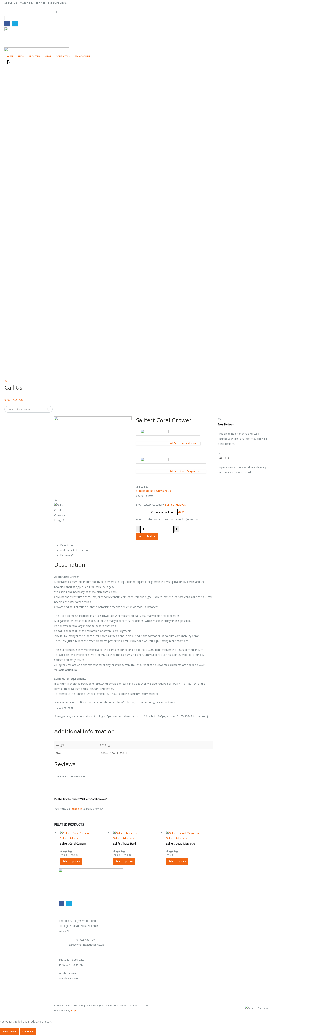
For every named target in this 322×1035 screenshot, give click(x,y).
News (48, 56)
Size (139, 510)
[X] (15, 23)
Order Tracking (33, 11)
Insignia (74, 1010)
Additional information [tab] (74, 550)
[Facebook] (7, 23)
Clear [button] (181, 511)
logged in (76, 808)
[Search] (47, 409)
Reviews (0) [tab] (67, 555)
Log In (50, 11)
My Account (12, 11)
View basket (9, 1031)
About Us (34, 56)
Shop (21, 56)
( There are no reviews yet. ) (153, 491)
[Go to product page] (84, 833)
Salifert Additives (175, 504)
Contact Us (63, 56)
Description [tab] (67, 545)
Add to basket (146, 536)
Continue (27, 1031)
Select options (71, 861)
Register (64, 11)
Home (10, 56)
